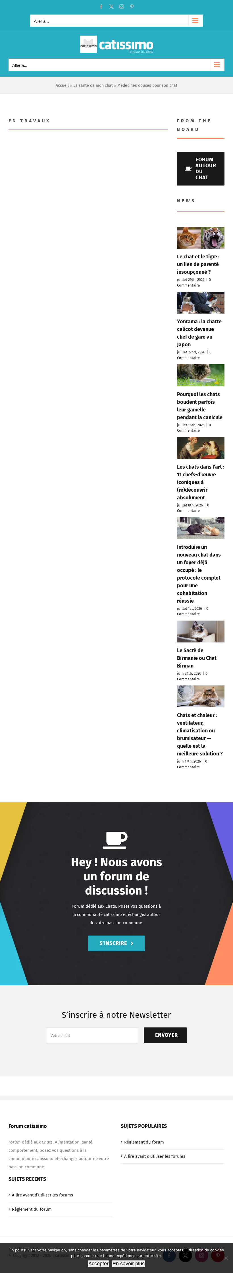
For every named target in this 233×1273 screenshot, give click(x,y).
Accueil (62, 85)
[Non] (226, 1258)
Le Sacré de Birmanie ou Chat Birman (197, 658)
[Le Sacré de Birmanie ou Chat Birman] (200, 631)
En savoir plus (129, 1263)
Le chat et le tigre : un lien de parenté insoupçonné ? (198, 264)
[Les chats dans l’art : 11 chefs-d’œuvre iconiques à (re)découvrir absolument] (200, 448)
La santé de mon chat (93, 85)
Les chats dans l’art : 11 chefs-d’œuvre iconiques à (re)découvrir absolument (200, 482)
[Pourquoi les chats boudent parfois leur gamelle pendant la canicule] (200, 375)
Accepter (98, 1263)
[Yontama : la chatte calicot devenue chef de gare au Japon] (200, 303)
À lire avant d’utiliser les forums (154, 1156)
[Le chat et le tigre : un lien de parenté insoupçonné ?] (200, 238)
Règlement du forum (144, 1142)
